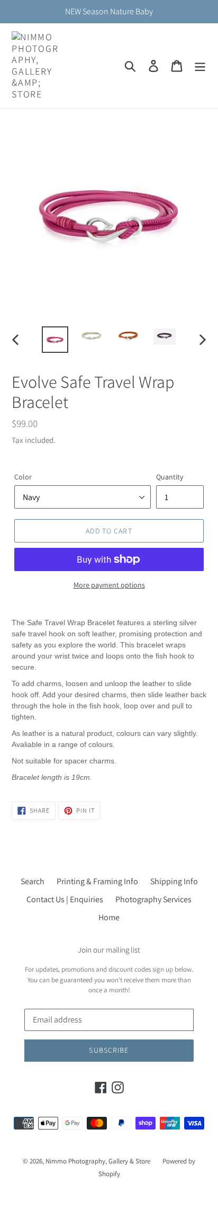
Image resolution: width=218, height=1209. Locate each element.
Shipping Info (174, 881)
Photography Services (153, 899)
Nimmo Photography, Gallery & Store (98, 1161)
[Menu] (200, 66)
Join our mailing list (109, 950)
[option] (55, 339)
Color (23, 477)
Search (32, 881)
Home (109, 917)
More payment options (109, 585)
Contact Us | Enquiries (64, 899)
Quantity (169, 477)
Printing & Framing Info (97, 881)
